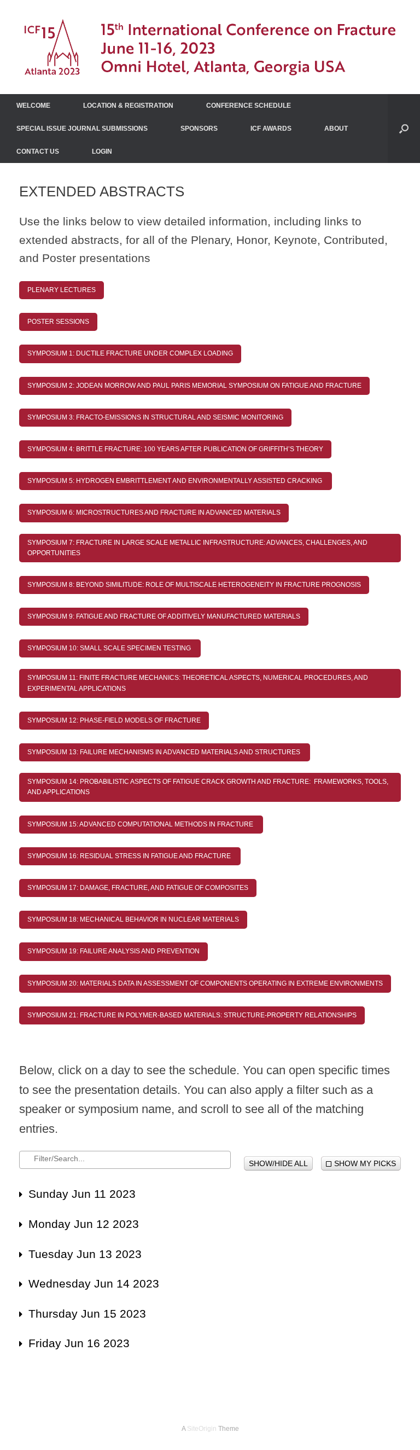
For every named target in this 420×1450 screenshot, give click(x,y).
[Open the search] (404, 128)
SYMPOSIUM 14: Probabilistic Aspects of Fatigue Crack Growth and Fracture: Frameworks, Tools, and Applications (207, 787)
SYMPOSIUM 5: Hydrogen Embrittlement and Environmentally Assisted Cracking (175, 481)
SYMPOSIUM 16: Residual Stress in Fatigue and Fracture (129, 856)
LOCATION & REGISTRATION (128, 105)
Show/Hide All (278, 1163)
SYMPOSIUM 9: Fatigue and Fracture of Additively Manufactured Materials (163, 616)
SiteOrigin (202, 1428)
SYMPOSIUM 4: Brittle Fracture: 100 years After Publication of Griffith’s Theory (175, 449)
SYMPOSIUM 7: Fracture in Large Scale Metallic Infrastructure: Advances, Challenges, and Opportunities (197, 548)
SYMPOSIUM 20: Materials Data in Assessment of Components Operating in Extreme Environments (205, 983)
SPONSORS (199, 128)
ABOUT (336, 128)
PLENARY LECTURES (61, 290)
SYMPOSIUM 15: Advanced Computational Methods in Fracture (141, 824)
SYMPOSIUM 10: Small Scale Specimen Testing (109, 648)
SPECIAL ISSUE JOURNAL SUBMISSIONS (82, 128)
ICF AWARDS (270, 128)
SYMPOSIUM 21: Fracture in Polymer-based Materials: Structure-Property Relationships (192, 1015)
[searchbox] (128, 1158)
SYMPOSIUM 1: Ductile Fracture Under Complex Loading (130, 353)
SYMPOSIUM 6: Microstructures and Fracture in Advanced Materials (154, 512)
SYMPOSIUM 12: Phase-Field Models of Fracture (114, 720)
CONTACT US (37, 151)
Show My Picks (365, 1163)
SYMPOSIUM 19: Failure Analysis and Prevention (113, 951)
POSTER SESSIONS (58, 321)
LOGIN (102, 151)
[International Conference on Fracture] (210, 47)
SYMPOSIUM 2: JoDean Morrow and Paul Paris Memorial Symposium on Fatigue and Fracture (194, 385)
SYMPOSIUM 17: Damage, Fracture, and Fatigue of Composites (137, 888)
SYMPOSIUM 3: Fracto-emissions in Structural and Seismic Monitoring (155, 417)
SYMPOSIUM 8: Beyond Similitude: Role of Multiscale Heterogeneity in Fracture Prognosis (194, 585)
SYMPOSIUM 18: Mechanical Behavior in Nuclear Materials (133, 919)
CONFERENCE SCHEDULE (248, 105)
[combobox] (125, 1160)
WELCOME (33, 105)
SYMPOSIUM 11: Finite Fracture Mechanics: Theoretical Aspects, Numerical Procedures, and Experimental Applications (197, 683)
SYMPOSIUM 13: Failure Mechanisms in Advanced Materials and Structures (164, 752)
